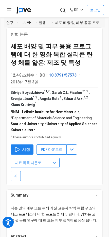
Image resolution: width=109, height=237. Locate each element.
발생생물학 (44, 23)
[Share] (16, 176)
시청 (26, 149)
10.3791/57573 (63, 75)
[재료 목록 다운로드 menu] (54, 163)
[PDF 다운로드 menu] (71, 149)
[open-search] (62, 10)
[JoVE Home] (23, 10)
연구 (10, 23)
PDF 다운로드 (51, 149)
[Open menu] (9, 10)
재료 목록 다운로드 (30, 163)
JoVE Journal (28, 23)
